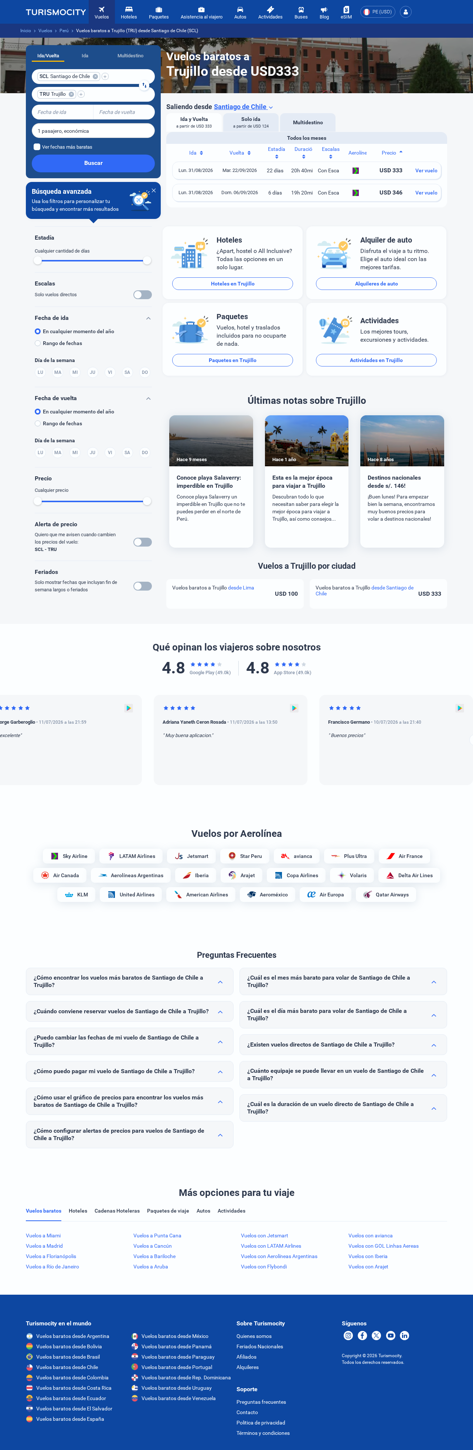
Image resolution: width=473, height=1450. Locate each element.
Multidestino (130, 55)
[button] (406, 12)
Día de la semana (55, 360)
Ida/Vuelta (48, 55)
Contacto (247, 1412)
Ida (85, 55)
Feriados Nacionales (259, 1346)
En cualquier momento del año (78, 331)
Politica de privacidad (260, 1423)
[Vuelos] (56, 12)
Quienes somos (254, 1336)
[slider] (38, 260)
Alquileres (247, 1367)
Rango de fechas (62, 343)
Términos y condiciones (263, 1433)
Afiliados (246, 1357)
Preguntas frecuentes (261, 1402)
